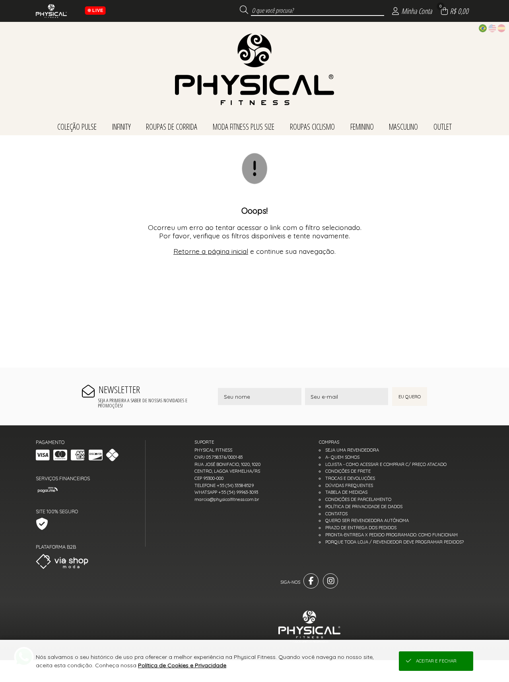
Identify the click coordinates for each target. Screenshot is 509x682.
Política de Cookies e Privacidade (182, 665)
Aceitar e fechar (436, 661)
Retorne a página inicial (210, 251)
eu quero (409, 396)
